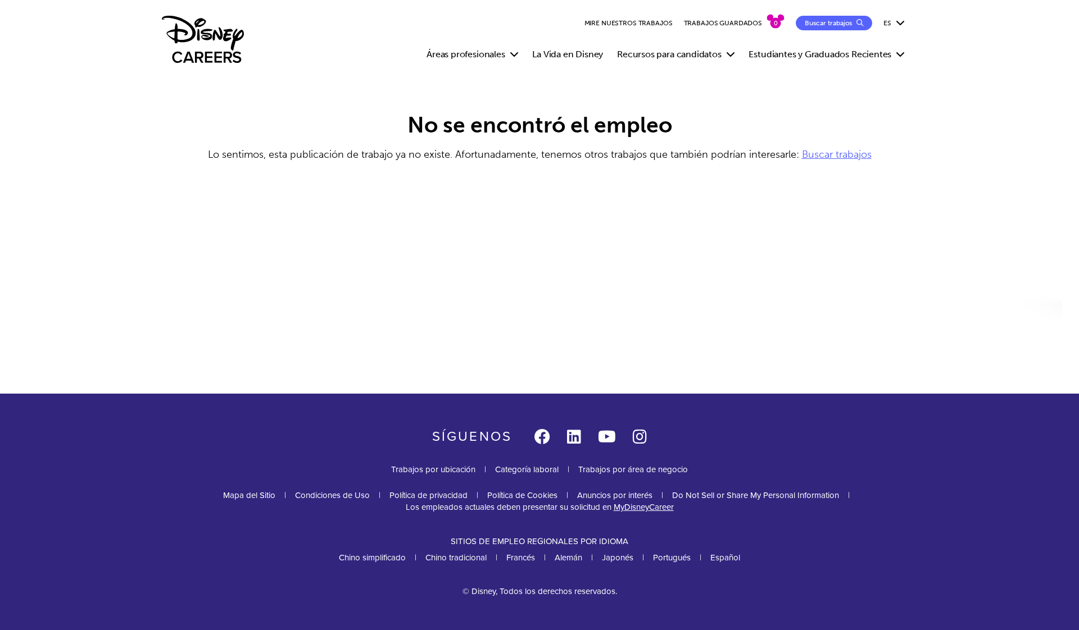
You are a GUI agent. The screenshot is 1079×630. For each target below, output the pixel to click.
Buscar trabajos (837, 154)
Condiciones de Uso (332, 495)
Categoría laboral (527, 469)
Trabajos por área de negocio (633, 469)
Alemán (568, 557)
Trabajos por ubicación (433, 469)
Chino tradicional (456, 557)
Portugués (672, 557)
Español (725, 557)
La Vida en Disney (567, 54)
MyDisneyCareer (644, 507)
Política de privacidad (428, 495)
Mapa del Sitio (249, 495)
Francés (520, 557)
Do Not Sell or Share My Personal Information (755, 495)
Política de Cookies (522, 495)
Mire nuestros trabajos (628, 23)
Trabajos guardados (723, 23)
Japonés (617, 557)
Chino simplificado (372, 557)
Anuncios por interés (614, 495)
